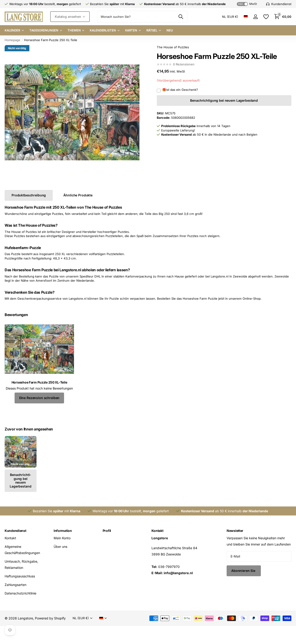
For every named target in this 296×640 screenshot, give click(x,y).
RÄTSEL (151, 30)
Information (63, 531)
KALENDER (12, 30)
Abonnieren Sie (243, 571)
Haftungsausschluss (20, 576)
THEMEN (74, 30)
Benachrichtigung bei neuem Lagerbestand (224, 100)
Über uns (60, 547)
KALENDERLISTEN (103, 30)
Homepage (12, 40)
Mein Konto (62, 538)
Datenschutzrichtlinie (20, 593)
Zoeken (181, 16)
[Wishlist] (265, 17)
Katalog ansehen (68, 16)
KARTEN (131, 30)
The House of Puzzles (173, 47)
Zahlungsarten (15, 585)
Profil (107, 531)
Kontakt (10, 538)
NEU (169, 30)
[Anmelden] (255, 17)
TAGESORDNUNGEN (43, 30)
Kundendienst (15, 531)
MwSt (247, 4)
